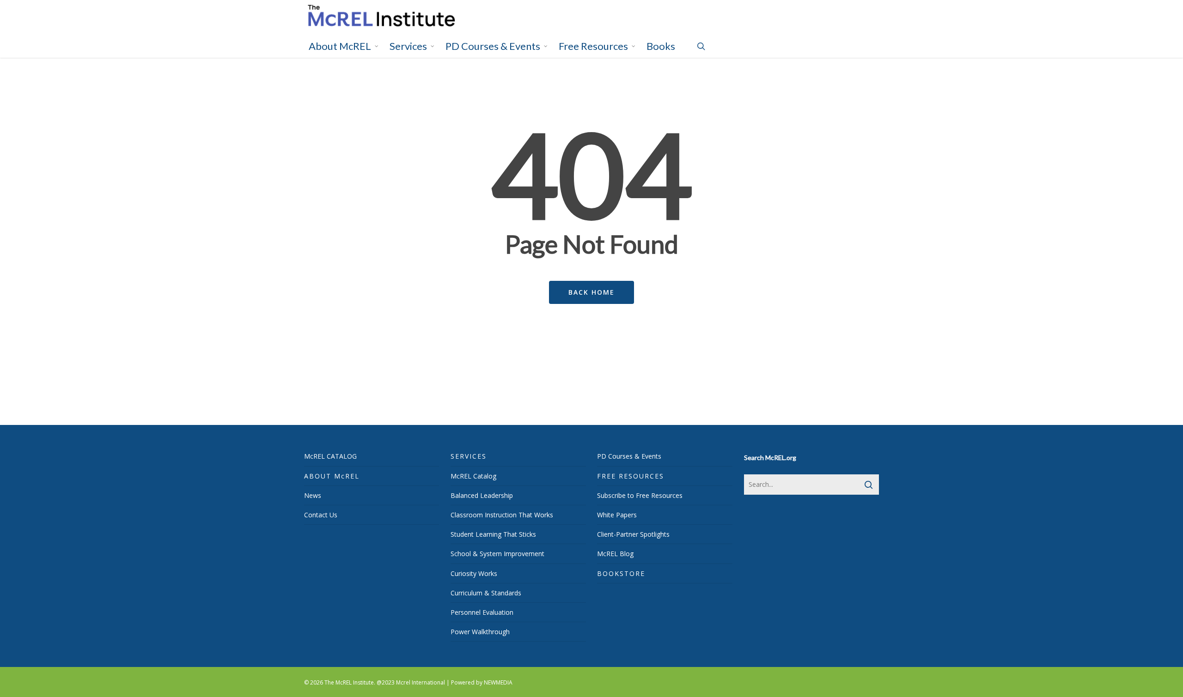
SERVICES (469, 456)
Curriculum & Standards (486, 592)
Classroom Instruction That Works (502, 514)
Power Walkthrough (480, 631)
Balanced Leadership (482, 495)
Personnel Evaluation (482, 612)
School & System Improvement (497, 553)
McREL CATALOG (330, 456)
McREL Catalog (473, 476)
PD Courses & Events (629, 456)
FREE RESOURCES (630, 476)
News (312, 495)
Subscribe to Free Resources (640, 495)
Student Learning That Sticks (493, 534)
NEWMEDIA (498, 682)
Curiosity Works (474, 573)
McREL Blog (615, 553)
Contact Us (320, 514)
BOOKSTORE (621, 573)
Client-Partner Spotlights (633, 534)
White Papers (617, 514)
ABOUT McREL (332, 476)
